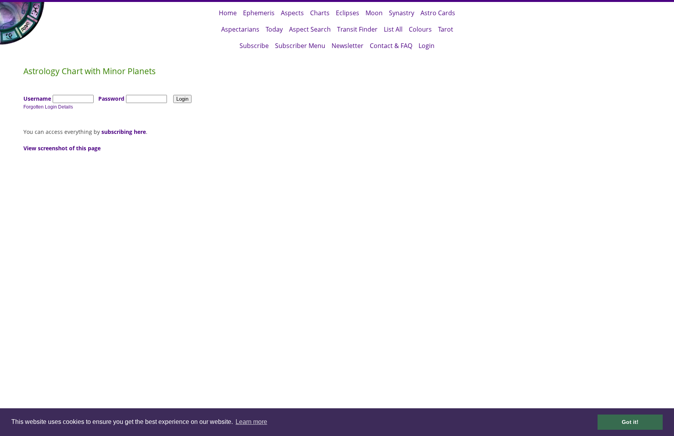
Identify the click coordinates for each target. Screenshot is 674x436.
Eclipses (347, 13)
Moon (374, 13)
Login (427, 45)
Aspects (292, 13)
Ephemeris (259, 13)
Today (274, 29)
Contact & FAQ (391, 45)
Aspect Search (310, 29)
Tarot (445, 29)
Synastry (401, 13)
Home (228, 13)
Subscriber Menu (300, 45)
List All (393, 29)
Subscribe (254, 45)
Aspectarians (240, 29)
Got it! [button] (630, 422)
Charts (320, 13)
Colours (420, 29)
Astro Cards (437, 13)
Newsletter (348, 45)
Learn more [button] (251, 421)
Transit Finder (357, 29)
